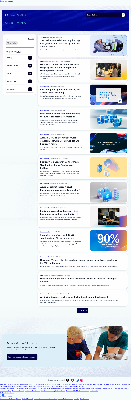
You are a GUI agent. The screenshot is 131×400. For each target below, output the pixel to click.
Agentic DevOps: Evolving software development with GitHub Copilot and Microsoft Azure (59, 140)
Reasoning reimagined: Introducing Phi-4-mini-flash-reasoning (60, 91)
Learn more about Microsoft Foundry (22, 357)
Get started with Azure (17, 384)
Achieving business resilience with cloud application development (74, 297)
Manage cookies (44, 399)
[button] (82, 310)
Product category (12, 65)
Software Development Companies (11, 388)
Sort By (9, 57)
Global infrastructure (30, 384)
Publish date (11, 89)
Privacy (36, 399)
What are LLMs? (71, 391)
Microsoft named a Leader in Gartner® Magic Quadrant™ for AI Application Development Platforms (60, 67)
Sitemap (18, 399)
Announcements (45, 37)
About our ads (84, 399)
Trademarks (61, 399)
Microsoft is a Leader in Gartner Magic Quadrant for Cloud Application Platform (59, 164)
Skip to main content (6, 1)
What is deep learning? (48, 391)
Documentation (51, 388)
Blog (57, 388)
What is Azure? (4, 384)
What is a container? (82, 391)
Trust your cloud (55, 384)
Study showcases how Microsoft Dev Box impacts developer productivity (59, 212)
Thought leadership (45, 61)
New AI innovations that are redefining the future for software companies (60, 115)
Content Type (11, 81)
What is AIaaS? (60, 391)
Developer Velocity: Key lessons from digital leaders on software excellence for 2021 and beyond (78, 261)
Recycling (77, 399)
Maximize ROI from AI (13, 386)
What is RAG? (94, 391)
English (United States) (7, 393)
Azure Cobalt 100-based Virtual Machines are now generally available (59, 188)
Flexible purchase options (117, 384)
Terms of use (53, 399)
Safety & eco (69, 399)
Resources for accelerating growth (37, 386)
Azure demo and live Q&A (76, 386)
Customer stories (76, 384)
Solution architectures (55, 386)
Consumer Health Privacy (8, 399)
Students (75, 388)
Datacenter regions (44, 384)
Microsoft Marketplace (29, 388)
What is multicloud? (18, 391)
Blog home (11, 15)
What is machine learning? (33, 391)
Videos (121, 388)
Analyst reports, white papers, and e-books (105, 388)
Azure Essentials (66, 384)
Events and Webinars (85, 388)
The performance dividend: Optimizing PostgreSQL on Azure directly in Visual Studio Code (60, 43)
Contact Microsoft (27, 399)
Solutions (23, 386)
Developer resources (65, 388)
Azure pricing (92, 384)
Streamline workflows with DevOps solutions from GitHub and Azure (58, 236)
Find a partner (41, 388)
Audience (10, 73)
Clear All (31, 39)
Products (85, 384)
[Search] (123, 15)
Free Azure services (103, 384)
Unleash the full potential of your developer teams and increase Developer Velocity (78, 280)
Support (65, 386)
